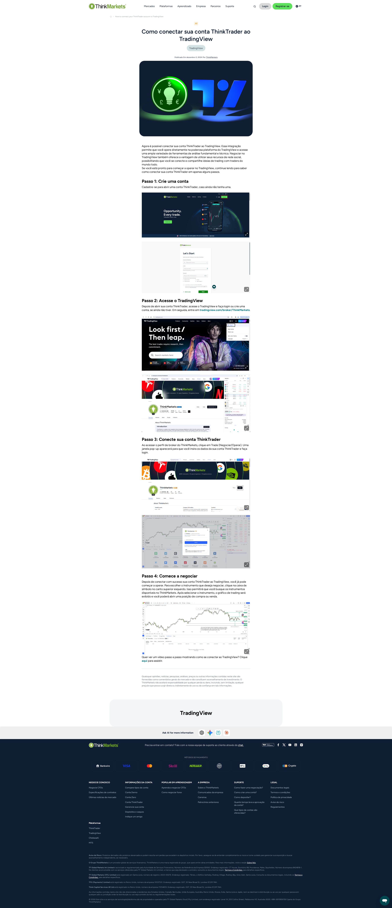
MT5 (91, 843)
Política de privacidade (281, 797)
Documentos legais (280, 787)
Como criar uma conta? (245, 792)
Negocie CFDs (96, 787)
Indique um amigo (133, 816)
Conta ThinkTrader (134, 802)
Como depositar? (242, 797)
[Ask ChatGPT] (202, 733)
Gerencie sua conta (134, 807)
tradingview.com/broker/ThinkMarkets (225, 310)
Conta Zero (130, 797)
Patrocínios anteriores (208, 802)
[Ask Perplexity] (218, 733)
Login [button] (265, 6)
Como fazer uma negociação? (248, 787)
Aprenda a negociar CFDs (174, 787)
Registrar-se (282, 6)
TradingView (196, 48)
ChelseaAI (94, 838)
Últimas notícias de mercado (102, 797)
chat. (241, 745)
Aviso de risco (277, 802)
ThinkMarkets (212, 57)
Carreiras (202, 797)
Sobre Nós (251, 863)
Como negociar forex (172, 792)
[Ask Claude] (226, 733)
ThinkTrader (94, 828)
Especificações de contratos (102, 792)
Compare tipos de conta (136, 787)
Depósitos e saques (134, 812)
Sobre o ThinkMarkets (208, 787)
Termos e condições (280, 792)
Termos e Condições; (234, 870)
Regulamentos (278, 807)
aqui (144, 660)
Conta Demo (131, 792)
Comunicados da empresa (210, 792)
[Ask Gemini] (210, 733)
